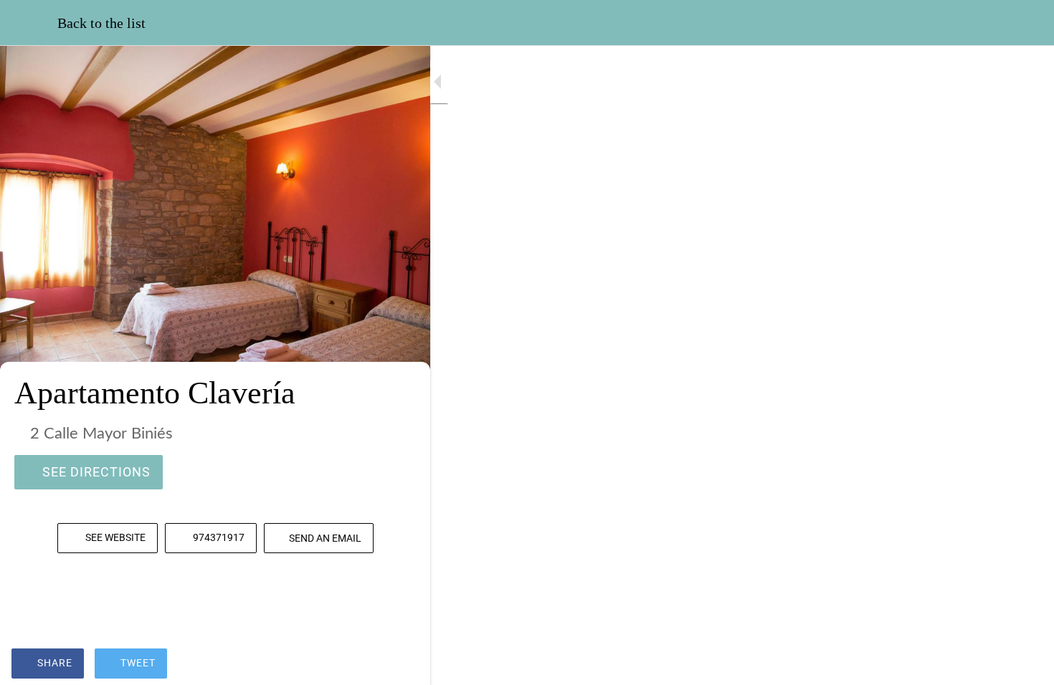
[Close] (28, 23)
